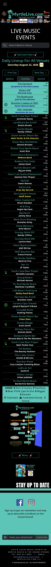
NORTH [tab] (10, 79)
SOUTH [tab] (41, 79)
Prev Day (12, 72)
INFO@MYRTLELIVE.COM (26, 557)
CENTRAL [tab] (25, 79)
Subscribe (42, 537)
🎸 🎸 (25, 54)
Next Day (39, 72)
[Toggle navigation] (5, 4)
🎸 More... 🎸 (25, 455)
